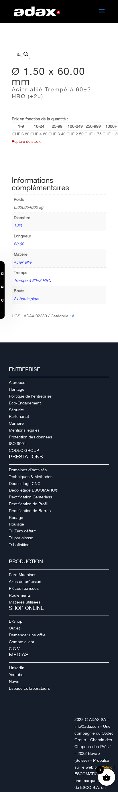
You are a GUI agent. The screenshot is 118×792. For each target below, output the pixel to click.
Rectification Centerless (30, 497)
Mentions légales (24, 430)
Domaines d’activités (28, 470)
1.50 (18, 225)
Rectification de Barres (30, 510)
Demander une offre (27, 635)
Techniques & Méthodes (30, 476)
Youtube (16, 674)
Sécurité (16, 410)
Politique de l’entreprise (30, 396)
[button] (26, 54)
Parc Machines (22, 574)
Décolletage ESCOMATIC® (33, 490)
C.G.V (14, 648)
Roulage (16, 524)
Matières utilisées (24, 602)
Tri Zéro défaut (22, 531)
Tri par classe (21, 538)
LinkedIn (16, 667)
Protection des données (30, 437)
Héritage (16, 389)
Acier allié (23, 262)
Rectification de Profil (28, 504)
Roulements (20, 595)
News (14, 681)
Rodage (16, 517)
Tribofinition (19, 544)
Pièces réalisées (24, 588)
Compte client (21, 641)
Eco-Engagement (25, 403)
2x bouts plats (26, 298)
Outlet (14, 628)
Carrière (16, 423)
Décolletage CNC (24, 483)
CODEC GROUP (24, 450)
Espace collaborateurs (29, 688)
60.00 (19, 244)
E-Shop (15, 621)
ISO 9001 (17, 443)
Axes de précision (25, 581)
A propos (17, 382)
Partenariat (19, 416)
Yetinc (107, 767)
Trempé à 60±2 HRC (32, 280)
